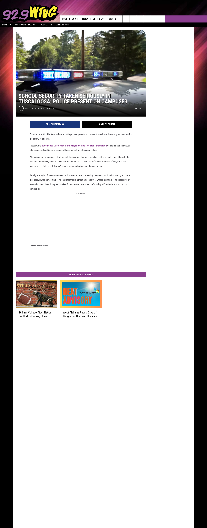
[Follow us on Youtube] (161, 18)
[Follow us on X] (154, 18)
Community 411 (62, 25)
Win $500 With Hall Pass (26, 25)
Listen (85, 19)
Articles (44, 246)
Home (64, 19)
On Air (75, 19)
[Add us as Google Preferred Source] (133, 18)
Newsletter (46, 25)
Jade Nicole (29, 108)
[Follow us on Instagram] (147, 18)
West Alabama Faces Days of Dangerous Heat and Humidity (80, 314)
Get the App (98, 19)
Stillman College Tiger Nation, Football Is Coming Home (35, 314)
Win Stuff (113, 19)
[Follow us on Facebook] (140, 18)
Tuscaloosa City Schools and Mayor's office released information (74, 145)
